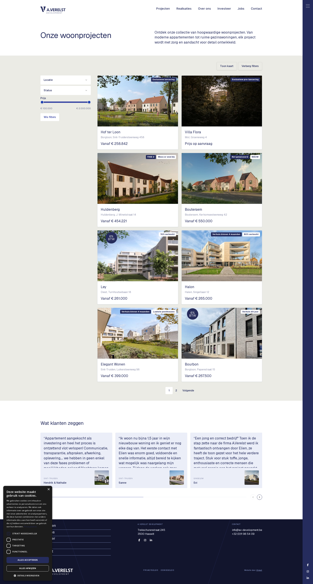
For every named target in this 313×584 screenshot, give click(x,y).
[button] (28, 575)
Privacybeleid (30, 526)
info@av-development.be (247, 530)
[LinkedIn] (151, 540)
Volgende (188, 390)
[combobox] (65, 80)
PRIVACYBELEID (150, 570)
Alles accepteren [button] (28, 560)
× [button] (48, 489)
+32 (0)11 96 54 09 (243, 533)
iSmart (259, 570)
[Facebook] (139, 540)
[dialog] (27, 533)
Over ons (204, 8)
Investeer (224, 8)
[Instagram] (145, 540)
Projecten (163, 8)
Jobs (241, 8)
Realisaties (184, 8)
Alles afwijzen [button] (27, 568)
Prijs (43, 98)
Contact (256, 8)
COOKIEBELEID (167, 570)
